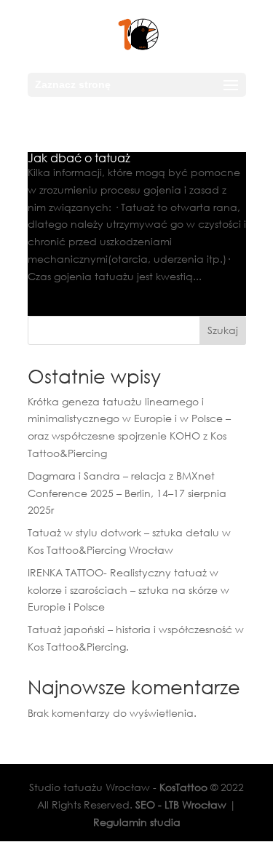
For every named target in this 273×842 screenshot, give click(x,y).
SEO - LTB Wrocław (180, 804)
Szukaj (222, 330)
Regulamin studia (137, 822)
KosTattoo (183, 787)
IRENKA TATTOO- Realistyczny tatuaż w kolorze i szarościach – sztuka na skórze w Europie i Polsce (128, 589)
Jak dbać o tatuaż (79, 158)
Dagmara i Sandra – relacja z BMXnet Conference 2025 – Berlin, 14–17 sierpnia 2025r (127, 493)
